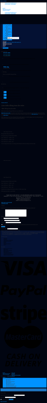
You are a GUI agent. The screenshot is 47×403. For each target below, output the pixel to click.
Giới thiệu (4, 42)
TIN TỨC (4, 45)
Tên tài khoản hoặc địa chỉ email (7, 395)
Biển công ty (6, 249)
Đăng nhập (11, 399)
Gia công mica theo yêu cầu (8, 37)
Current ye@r (4, 228)
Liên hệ (5, 242)
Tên (2, 218)
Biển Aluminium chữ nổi (8, 248)
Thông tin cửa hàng (6, 10)
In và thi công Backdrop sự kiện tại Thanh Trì (12, 96)
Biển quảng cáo (18, 42)
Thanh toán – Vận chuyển (8, 240)
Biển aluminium (8, 42)
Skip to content (3, 1)
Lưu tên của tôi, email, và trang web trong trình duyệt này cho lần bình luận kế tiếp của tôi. (20, 224)
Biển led (13, 42)
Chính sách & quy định (6, 9)
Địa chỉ (4, 8)
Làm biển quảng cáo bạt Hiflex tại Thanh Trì (12, 93)
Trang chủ (4, 41)
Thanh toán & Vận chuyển (7, 43)
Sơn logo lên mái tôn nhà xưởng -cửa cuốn (12, 90)
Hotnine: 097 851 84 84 (5, 389)
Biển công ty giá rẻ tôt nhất (6, 202)
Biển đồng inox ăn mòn (5, 113)
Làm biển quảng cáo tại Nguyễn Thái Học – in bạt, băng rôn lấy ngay (16, 87)
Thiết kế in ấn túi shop (8, 35)
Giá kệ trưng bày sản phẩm (8, 39)
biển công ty (5, 115)
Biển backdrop (6, 251)
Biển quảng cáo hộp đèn (8, 252)
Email (2, 220)
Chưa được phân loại (4, 102)
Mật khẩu (2, 397)
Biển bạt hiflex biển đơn (8, 250)
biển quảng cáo (35, 114)
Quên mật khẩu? (3, 401)
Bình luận (3, 216)
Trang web (3, 222)
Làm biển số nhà (4, 203)
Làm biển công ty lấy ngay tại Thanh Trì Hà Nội (12, 98)
